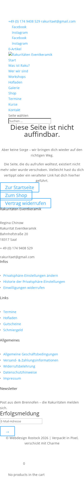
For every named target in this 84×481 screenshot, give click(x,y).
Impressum (12, 378)
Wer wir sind (18, 71)
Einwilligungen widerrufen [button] (24, 287)
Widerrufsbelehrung (19, 366)
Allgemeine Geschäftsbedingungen (30, 354)
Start (12, 60)
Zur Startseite (19, 187)
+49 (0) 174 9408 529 (24, 21)
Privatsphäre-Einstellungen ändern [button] (30, 275)
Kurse (13, 104)
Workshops (17, 76)
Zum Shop (16, 195)
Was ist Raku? (19, 65)
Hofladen (15, 82)
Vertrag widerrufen (25, 203)
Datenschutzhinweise (20, 372)
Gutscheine (12, 324)
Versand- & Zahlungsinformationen (30, 360)
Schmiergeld (13, 330)
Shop (12, 93)
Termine (14, 99)
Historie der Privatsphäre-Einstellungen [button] (34, 281)
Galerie (14, 88)
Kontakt (14, 110)
